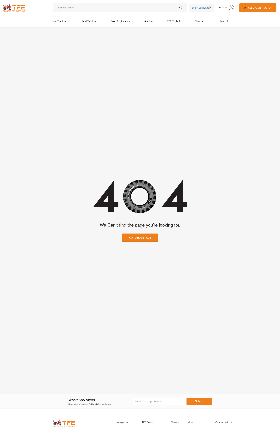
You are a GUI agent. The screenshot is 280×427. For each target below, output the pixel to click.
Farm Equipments (120, 21)
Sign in (223, 7)
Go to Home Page (140, 237)
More (223, 21)
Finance (199, 21)
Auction (148, 21)
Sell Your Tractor (260, 7)
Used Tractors (88, 21)
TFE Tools (172, 21)
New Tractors (59, 21)
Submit (199, 401)
